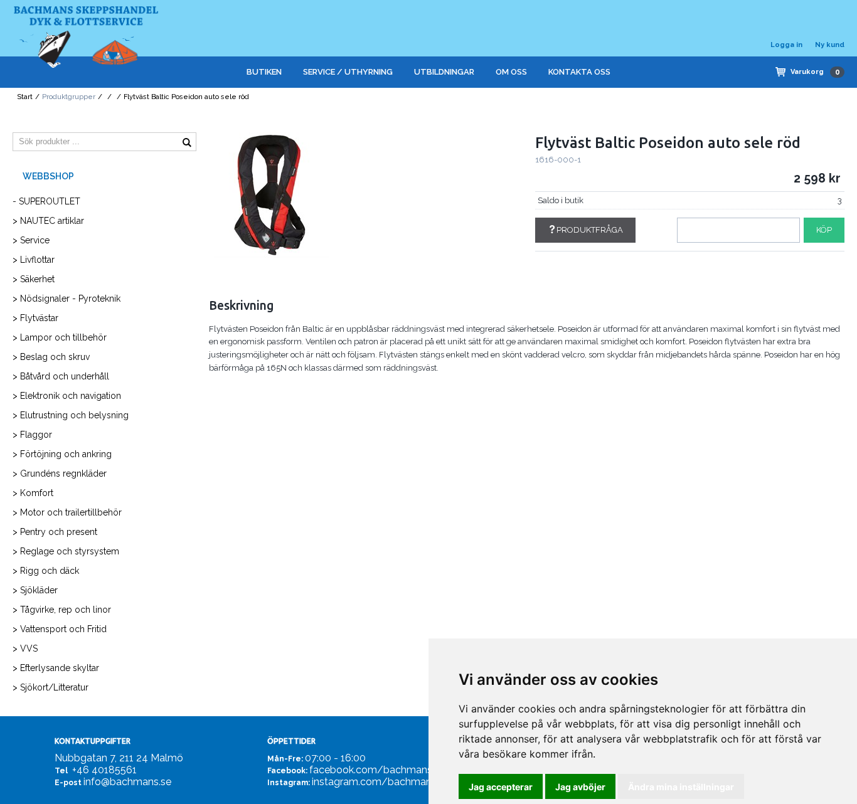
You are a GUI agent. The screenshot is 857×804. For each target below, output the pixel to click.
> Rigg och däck (46, 571)
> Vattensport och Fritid (60, 629)
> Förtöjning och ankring (62, 454)
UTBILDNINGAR (444, 72)
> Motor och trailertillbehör (67, 512)
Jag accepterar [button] (501, 786)
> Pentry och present (55, 532)
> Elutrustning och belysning (71, 415)
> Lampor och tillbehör (60, 337)
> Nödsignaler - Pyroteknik (66, 299)
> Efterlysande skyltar (56, 668)
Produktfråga (589, 230)
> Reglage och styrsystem (66, 551)
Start (25, 97)
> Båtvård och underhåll (61, 376)
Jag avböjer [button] (580, 786)
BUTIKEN (264, 72)
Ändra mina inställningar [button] (681, 786)
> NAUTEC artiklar (48, 221)
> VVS (25, 648)
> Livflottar (34, 260)
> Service (31, 240)
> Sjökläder (35, 590)
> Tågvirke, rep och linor (62, 610)
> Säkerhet (34, 279)
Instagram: (288, 782)
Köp (824, 230)
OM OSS (511, 72)
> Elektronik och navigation (67, 396)
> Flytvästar (35, 318)
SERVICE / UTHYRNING (348, 72)
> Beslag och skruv (51, 357)
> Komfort (33, 493)
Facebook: (287, 770)
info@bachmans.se (127, 782)
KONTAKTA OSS (579, 72)
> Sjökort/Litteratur (50, 687)
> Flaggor (32, 435)
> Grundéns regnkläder (60, 473)
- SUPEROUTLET (46, 201)
